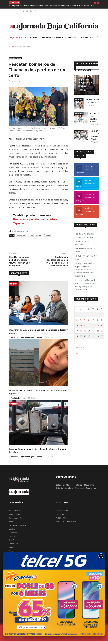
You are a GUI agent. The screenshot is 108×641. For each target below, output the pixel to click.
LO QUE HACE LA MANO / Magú (85, 257)
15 (98, 325)
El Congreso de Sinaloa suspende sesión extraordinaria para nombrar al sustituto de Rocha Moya (84, 269)
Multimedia (87, 37)
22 (98, 330)
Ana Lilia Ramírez (18, 398)
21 (93, 330)
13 (89, 325)
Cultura (12, 536)
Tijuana (47, 235)
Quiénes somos (62, 510)
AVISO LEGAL (61, 518)
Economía (13, 532)
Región (33, 37)
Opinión (72, 37)
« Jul (76, 353)
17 (77, 330)
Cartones (79, 100)
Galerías (12, 547)
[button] (95, 3)
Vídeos (11, 551)
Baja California (18, 37)
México (12, 529)
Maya (86, 485)
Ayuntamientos (15, 514)
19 (85, 330)
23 (102, 330)
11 (81, 325)
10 (77, 325)
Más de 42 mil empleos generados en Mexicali (84, 235)
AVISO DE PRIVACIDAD (66, 521)
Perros (30, 235)
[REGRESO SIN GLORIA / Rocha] (81, 118)
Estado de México (64, 485)
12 (85, 325)
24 (77, 336)
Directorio (60, 514)
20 (89, 330)
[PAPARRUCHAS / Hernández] (79, 104)
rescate (38, 235)
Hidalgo (78, 485)
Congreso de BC (16, 518)
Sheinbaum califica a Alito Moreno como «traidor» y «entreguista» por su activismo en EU (48, 6)
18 (81, 330)
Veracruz (79, 488)
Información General (53, 37)
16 (102, 325)
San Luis (69, 488)
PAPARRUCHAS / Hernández (81, 243)
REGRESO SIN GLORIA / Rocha (84, 250)
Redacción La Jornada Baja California (26, 337)
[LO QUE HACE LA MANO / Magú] (81, 135)
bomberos (21, 235)
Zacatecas (91, 488)
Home (11, 46)
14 (93, 325)
